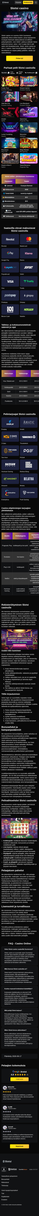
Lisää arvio (19, 1079)
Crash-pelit (21, 72)
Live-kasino (12, 72)
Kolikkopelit (31, 72)
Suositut (4, 72)
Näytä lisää (19, 1146)
